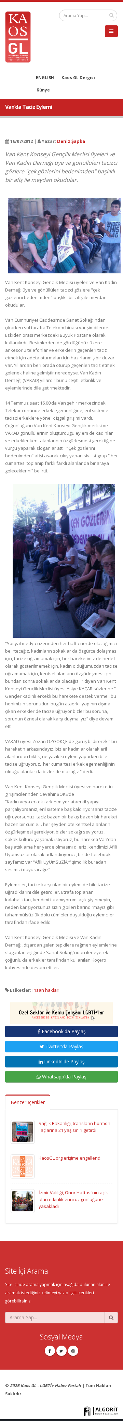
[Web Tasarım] (101, 1410)
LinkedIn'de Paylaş (64, 1061)
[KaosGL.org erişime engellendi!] (22, 1166)
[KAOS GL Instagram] (73, 1351)
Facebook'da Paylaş (63, 1031)
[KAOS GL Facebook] (50, 1351)
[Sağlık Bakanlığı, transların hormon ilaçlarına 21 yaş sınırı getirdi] (22, 1131)
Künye (43, 89)
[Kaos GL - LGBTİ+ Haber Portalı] (20, 36)
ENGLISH (45, 77)
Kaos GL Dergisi (78, 77)
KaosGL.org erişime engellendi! (70, 1158)
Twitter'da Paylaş (63, 1046)
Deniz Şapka (71, 141)
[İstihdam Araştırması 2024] (61, 1010)
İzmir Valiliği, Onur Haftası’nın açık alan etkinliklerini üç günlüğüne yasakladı (73, 1199)
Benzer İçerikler (28, 1102)
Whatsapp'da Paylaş (63, 1076)
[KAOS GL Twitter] (61, 1351)
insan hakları (45, 990)
